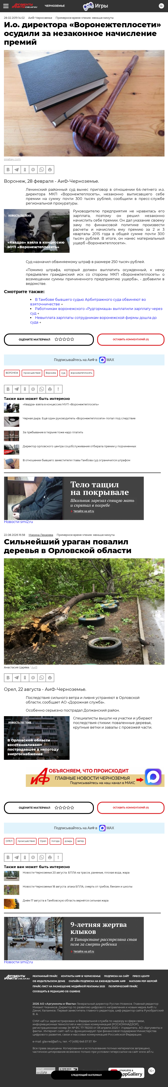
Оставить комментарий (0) (131, 339)
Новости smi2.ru (18, 522)
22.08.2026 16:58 (14, 535)
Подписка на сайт (116, 976)
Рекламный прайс (45, 976)
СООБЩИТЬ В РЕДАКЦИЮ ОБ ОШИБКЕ (56, 991)
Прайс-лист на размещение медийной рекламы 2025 (69, 986)
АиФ (34, 667)
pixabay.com (12, 159)
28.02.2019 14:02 (14, 17)
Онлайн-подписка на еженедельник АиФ (97, 981)
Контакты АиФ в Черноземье (81, 976)
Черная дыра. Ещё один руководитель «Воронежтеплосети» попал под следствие (79, 418)
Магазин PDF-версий (143, 981)
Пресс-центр (141, 976)
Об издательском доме (49, 981)
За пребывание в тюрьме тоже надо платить (53, 432)
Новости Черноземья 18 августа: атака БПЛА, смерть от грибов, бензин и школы (77, 886)
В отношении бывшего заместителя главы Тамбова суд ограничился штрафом (76, 460)
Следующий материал (86, 1075)
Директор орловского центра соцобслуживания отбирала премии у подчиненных (79, 446)
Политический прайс (123, 986)
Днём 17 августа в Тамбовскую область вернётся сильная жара (65, 900)
